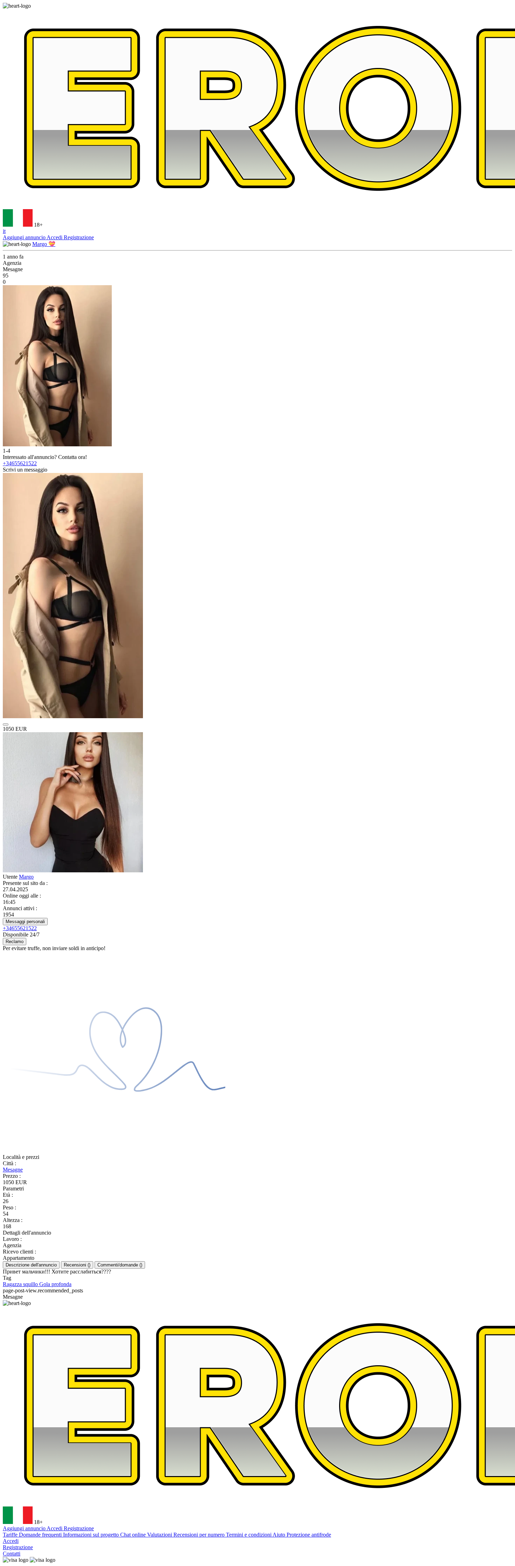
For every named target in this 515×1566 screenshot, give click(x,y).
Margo (26, 877)
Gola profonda (55, 1284)
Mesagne (13, 1170)
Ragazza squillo (21, 1284)
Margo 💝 (43, 244)
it (4, 231)
